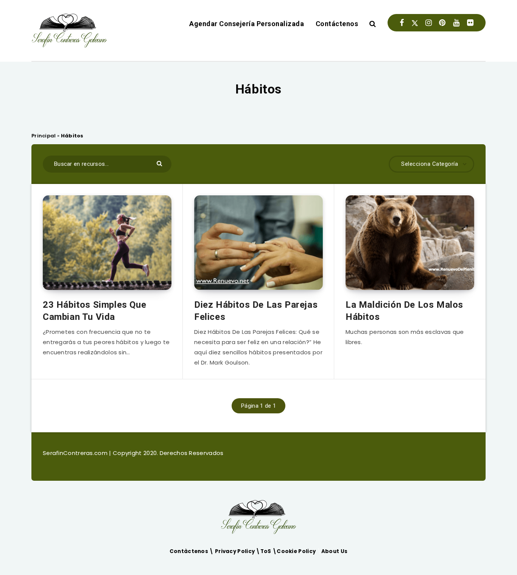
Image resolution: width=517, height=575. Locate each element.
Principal (43, 135)
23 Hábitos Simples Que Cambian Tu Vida (94, 310)
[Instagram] (428, 23)
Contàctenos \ (192, 551)
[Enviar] (160, 163)
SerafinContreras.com (76, 453)
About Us (334, 551)
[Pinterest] (442, 23)
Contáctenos (337, 24)
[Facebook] (402, 23)
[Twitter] (414, 23)
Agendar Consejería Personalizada (246, 24)
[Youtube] (456, 23)
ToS (266, 551)
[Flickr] (470, 23)
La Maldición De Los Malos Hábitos (404, 310)
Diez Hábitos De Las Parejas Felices (256, 310)
